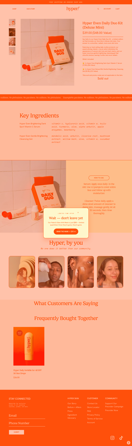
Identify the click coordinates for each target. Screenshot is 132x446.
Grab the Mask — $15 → (66, 232)
